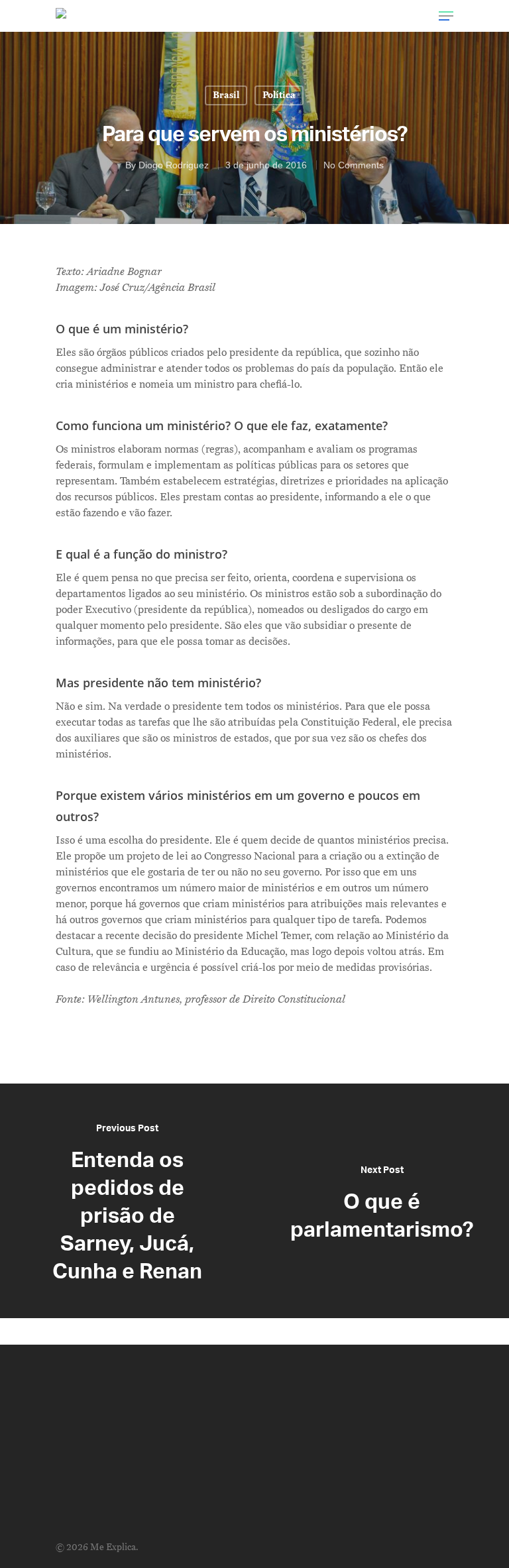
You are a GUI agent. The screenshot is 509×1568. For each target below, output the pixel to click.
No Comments (353, 165)
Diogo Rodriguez (174, 165)
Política (279, 95)
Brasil (226, 95)
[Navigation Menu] (446, 16)
